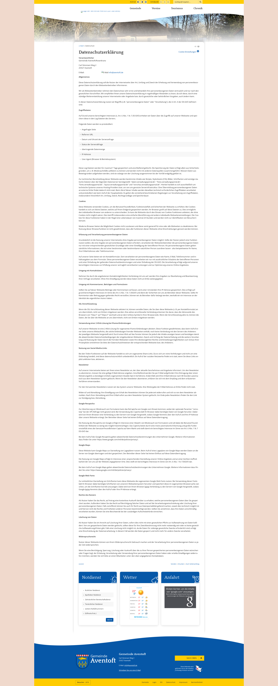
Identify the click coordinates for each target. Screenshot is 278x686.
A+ (168, 2)
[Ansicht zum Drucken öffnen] (198, 46)
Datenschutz (170, 682)
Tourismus (177, 8)
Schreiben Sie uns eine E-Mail (130, 670)
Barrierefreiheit (197, 682)
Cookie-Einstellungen (189, 51)
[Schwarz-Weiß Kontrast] (138, 2)
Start (82, 46)
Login (154, 682)
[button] (180, 597)
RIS (161, 682)
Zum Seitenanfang (192, 564)
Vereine (156, 8)
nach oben (192, 658)
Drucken (181, 564)
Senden (173, 564)
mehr (109, 620)
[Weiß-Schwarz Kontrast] (142, 2)
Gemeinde (135, 8)
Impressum (183, 682)
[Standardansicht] (145, 2)
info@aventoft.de (116, 72)
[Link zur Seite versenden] (195, 46)
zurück (81, 564)
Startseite (145, 682)
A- (161, 2)
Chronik (198, 8)
